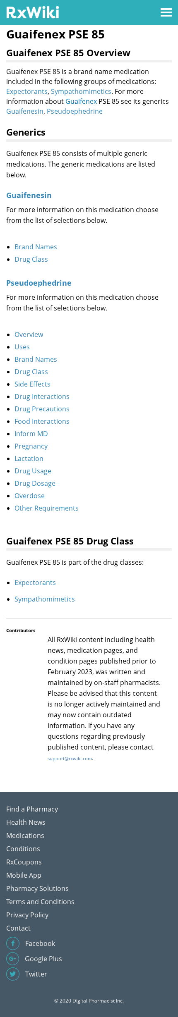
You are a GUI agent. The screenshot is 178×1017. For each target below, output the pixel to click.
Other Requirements (46, 508)
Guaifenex (81, 101)
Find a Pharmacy (32, 809)
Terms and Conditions (40, 901)
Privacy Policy (27, 914)
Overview (28, 334)
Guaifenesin (24, 111)
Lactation (28, 458)
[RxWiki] (32, 11)
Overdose (29, 495)
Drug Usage (32, 470)
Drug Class (31, 259)
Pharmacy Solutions (37, 888)
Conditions (23, 848)
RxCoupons (24, 862)
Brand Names (35, 246)
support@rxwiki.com (70, 758)
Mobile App (23, 875)
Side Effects (32, 384)
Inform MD (31, 433)
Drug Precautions (42, 408)
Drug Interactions (42, 396)
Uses (22, 346)
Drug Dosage (34, 483)
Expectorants (27, 91)
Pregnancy (31, 446)
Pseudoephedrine (75, 111)
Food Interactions (42, 421)
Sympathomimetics (81, 91)
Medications (25, 835)
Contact (18, 928)
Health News (26, 822)
